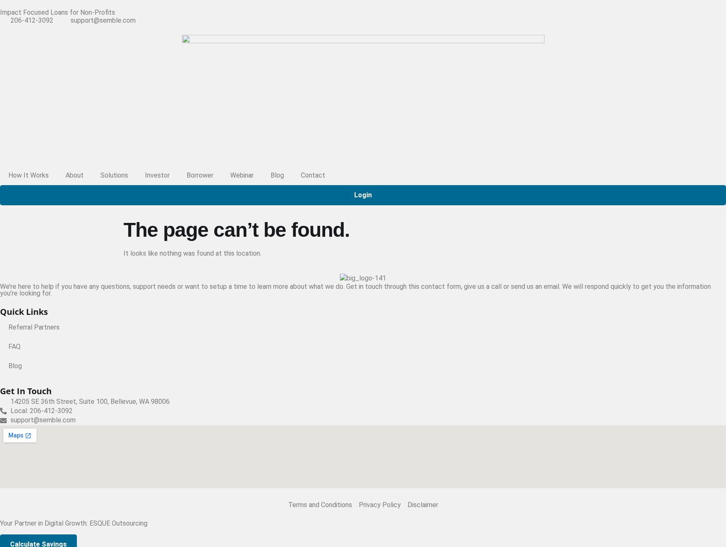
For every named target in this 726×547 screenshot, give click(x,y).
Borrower (200, 175)
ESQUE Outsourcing (118, 523)
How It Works (28, 175)
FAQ (14, 347)
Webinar (242, 175)
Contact (313, 175)
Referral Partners (34, 327)
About (75, 175)
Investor (157, 175)
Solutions (114, 175)
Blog (277, 175)
